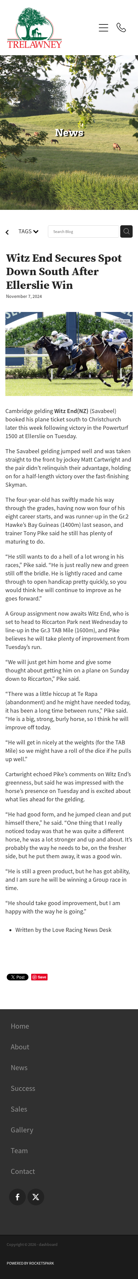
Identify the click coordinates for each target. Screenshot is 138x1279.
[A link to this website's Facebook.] (17, 1197)
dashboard (48, 1244)
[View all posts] (7, 233)
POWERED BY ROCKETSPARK (30, 1263)
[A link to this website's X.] (35, 1197)
